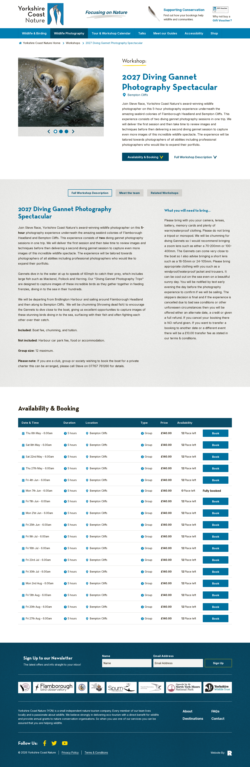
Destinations (193, 718)
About (187, 711)
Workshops (73, 43)
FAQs (215, 711)
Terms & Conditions (96, 752)
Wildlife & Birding (34, 33)
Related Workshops (164, 193)
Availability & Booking (143, 157)
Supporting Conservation (184, 10)
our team (139, 710)
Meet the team (129, 193)
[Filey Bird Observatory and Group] (151, 687)
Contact (217, 718)
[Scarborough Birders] (82, 687)
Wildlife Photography (69, 33)
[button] (48, 131)
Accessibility (194, 33)
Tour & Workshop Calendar (111, 33)
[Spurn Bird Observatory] (122, 687)
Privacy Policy (70, 752)
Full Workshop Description (193, 157)
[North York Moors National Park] (184, 687)
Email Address (163, 656)
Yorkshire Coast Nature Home (41, 43)
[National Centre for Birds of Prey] (24, 687)
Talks (142, 33)
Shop (214, 33)
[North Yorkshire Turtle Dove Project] (97, 687)
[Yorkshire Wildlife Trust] (217, 687)
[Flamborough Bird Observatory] (53, 687)
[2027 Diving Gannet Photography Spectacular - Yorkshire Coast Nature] (41, 14)
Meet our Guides (165, 33)
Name (106, 656)
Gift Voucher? (222, 20)
